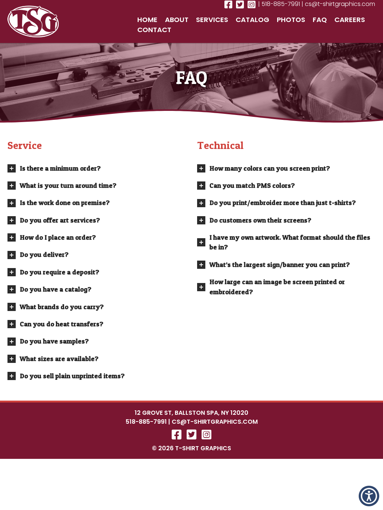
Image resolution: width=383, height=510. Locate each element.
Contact (154, 29)
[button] (369, 496)
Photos (291, 19)
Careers (349, 19)
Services (212, 19)
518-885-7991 (146, 421)
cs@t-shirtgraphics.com (215, 421)
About (177, 19)
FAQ (320, 19)
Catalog (252, 19)
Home (147, 19)
